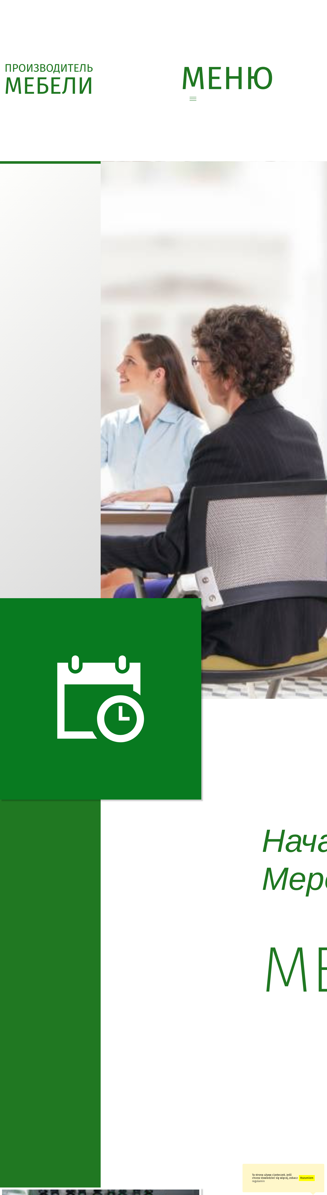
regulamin (258, 1181)
